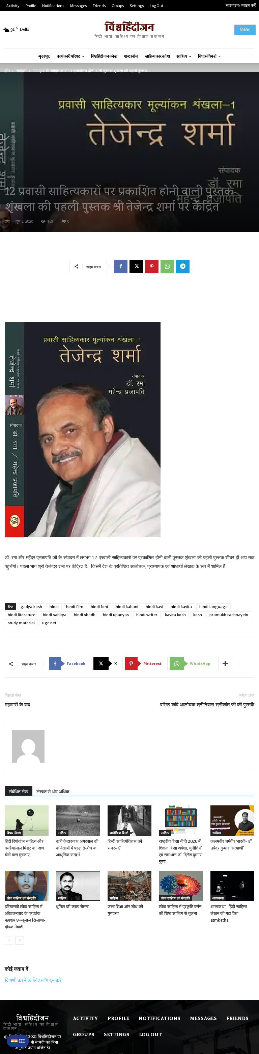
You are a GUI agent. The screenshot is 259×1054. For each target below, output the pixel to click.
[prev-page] (9, 940)
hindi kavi (154, 606)
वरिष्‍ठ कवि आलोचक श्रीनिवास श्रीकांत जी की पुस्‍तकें (207, 705)
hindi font (99, 606)
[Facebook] (120, 266)
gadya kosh (31, 606)
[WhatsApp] (167, 266)
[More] (225, 663)
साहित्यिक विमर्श (119, 832)
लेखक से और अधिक (52, 791)
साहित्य (21, 70)
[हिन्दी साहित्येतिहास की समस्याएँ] (129, 820)
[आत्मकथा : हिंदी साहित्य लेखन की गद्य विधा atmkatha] (232, 886)
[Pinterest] (152, 266)
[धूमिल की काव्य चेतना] (78, 886)
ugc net (49, 622)
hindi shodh (84, 614)
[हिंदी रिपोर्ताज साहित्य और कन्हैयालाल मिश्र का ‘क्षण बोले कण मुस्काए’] (27, 820)
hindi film (74, 606)
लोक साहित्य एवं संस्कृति (21, 898)
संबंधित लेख (18, 791)
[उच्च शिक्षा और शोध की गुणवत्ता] (129, 886)
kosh (197, 614)
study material (21, 622)
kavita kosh (175, 614)
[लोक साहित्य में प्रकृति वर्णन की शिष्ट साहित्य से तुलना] (181, 886)
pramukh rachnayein (228, 614)
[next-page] (20, 940)
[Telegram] (183, 266)
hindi (54, 606)
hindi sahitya (54, 614)
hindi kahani (127, 606)
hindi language (213, 606)
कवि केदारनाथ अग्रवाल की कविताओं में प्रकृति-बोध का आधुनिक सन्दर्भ (77, 848)
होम (7, 70)
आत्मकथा (218, 898)
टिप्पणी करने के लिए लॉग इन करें (33, 980)
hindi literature (21, 614)
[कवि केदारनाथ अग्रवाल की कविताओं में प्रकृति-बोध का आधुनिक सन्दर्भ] (78, 820)
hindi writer (146, 614)
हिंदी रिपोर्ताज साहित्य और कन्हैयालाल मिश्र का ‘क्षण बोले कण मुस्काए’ (24, 848)
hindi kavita (181, 606)
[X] (136, 266)
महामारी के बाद (17, 705)
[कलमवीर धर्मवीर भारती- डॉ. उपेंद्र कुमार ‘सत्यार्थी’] (232, 820)
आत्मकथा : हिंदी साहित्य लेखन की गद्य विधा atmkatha (228, 913)
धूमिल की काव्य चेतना (72, 906)
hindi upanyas (116, 614)
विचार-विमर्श (14, 832)
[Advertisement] (129, 296)
